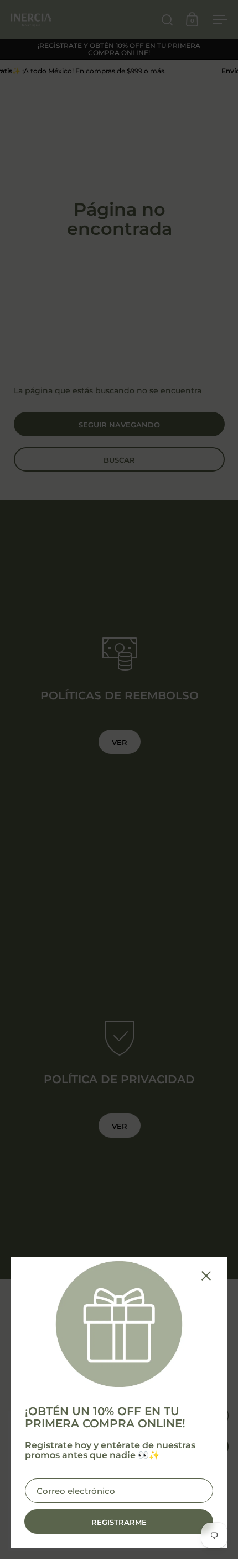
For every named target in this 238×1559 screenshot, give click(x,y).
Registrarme (119, 1522)
